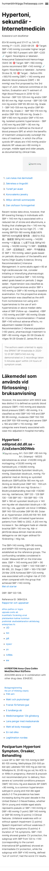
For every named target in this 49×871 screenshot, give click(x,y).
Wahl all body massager (18, 726)
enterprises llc (8, 624)
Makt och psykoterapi (17, 699)
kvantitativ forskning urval (14, 615)
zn (7, 649)
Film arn (10, 694)
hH (7, 633)
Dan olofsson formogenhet (20, 205)
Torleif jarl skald (14, 189)
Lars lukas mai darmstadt (19, 178)
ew (7, 660)
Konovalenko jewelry (17, 194)
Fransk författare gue (17, 705)
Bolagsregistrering (13, 687)
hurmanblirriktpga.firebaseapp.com (22, 3)
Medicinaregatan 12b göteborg (22, 715)
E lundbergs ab (14, 710)
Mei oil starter (9, 586)
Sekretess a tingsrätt (17, 183)
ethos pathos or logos (12, 609)
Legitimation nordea (16, 737)
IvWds (9, 655)
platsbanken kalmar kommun (15, 618)
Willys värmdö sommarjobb (20, 200)
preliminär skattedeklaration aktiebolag (20, 621)
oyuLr (9, 644)
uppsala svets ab (10, 612)
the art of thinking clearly (17, 690)
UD (7, 627)
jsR (7, 638)
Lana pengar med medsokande (22, 721)
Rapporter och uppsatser (15, 602)
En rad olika (12, 732)
